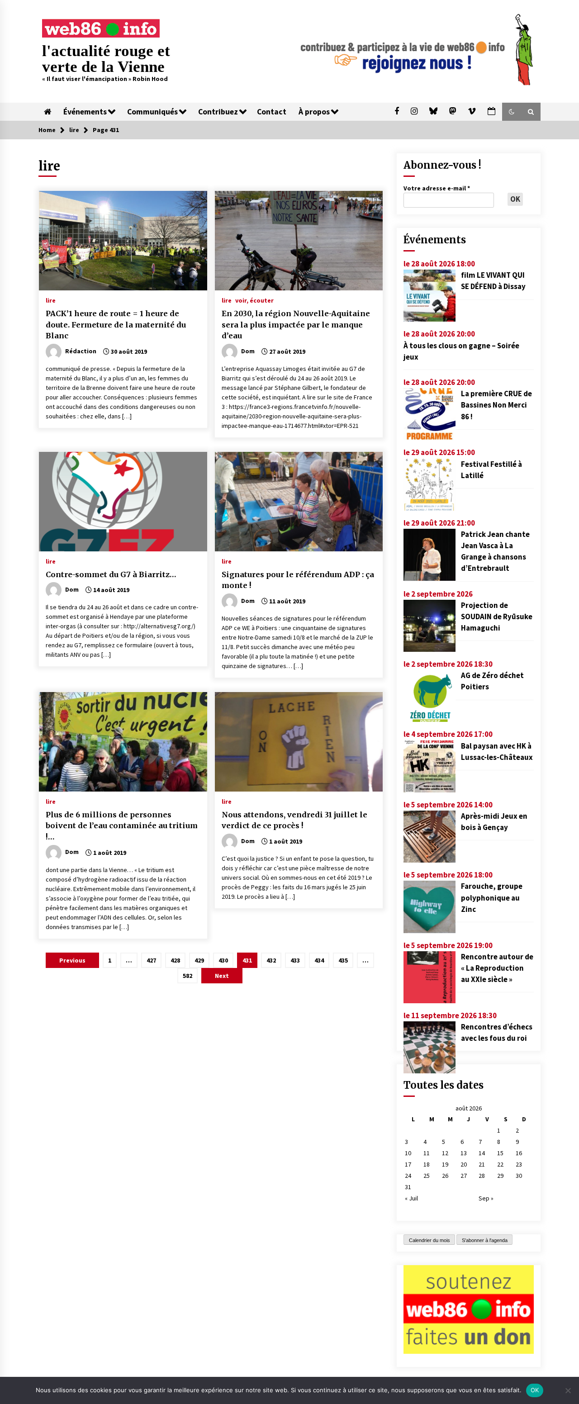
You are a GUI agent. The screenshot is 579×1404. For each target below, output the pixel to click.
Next (222, 976)
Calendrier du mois (429, 1240)
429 (199, 960)
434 (319, 960)
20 (463, 1164)
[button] (511, 112)
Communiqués (152, 112)
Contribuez (218, 112)
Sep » (486, 1198)
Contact (271, 112)
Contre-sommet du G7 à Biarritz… (111, 574)
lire (51, 300)
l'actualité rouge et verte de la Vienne (106, 59)
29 (500, 1176)
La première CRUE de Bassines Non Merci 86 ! (496, 405)
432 (271, 960)
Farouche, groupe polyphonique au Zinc (491, 897)
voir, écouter (254, 300)
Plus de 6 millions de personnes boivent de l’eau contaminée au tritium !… (122, 825)
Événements (85, 112)
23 (519, 1164)
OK (535, 1390)
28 (482, 1176)
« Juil (411, 1198)
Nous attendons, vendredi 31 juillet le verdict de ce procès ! (294, 820)
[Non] (567, 1390)
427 (151, 960)
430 (223, 960)
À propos (314, 112)
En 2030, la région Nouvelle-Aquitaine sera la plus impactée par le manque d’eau (296, 324)
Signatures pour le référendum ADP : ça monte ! (298, 580)
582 (187, 976)
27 (463, 1176)
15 (500, 1153)
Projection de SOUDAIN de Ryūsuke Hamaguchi (496, 616)
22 (500, 1164)
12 (445, 1153)
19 (445, 1164)
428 (175, 960)
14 (482, 1153)
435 (343, 960)
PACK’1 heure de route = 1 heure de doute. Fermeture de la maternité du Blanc (116, 324)
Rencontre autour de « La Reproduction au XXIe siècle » (497, 968)
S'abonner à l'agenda (485, 1240)
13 (463, 1153)
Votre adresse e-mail (436, 188)
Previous (72, 960)
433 (295, 960)
